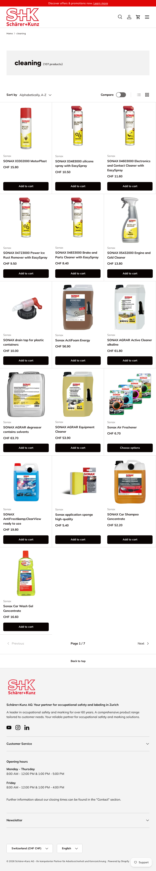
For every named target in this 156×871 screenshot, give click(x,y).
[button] (138, 17)
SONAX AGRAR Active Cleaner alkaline (129, 342)
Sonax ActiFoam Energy (72, 340)
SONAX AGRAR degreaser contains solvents (22, 429)
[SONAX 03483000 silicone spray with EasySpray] (78, 128)
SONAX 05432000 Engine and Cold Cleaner (129, 255)
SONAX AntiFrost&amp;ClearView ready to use (22, 518)
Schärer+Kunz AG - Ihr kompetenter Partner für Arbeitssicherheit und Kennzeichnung (61, 861)
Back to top (78, 661)
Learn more (100, 3)
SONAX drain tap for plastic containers (23, 342)
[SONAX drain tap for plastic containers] (26, 307)
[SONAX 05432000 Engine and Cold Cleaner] (130, 220)
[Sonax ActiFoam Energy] (78, 307)
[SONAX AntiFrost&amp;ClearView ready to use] (26, 481)
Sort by (11, 95)
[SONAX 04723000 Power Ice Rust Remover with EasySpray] (26, 220)
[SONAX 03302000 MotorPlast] (26, 128)
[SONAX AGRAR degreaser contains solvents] (26, 394)
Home (9, 33)
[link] (30, 643)
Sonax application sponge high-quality (74, 517)
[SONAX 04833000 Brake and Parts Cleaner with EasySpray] (78, 220)
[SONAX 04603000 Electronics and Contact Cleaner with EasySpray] (130, 128)
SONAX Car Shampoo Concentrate (123, 516)
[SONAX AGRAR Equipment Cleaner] (78, 394)
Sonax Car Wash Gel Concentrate (18, 608)
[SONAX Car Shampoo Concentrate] (130, 481)
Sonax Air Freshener (122, 427)
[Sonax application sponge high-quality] (78, 481)
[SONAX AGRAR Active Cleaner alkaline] (130, 307)
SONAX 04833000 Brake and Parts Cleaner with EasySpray (77, 255)
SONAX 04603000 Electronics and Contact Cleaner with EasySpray (129, 165)
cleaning (21, 33)
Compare (107, 95)
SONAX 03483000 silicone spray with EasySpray (74, 163)
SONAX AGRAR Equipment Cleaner (74, 429)
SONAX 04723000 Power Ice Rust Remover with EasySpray (25, 255)
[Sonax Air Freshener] (130, 394)
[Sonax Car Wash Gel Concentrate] (26, 573)
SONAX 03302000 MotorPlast (25, 161)
